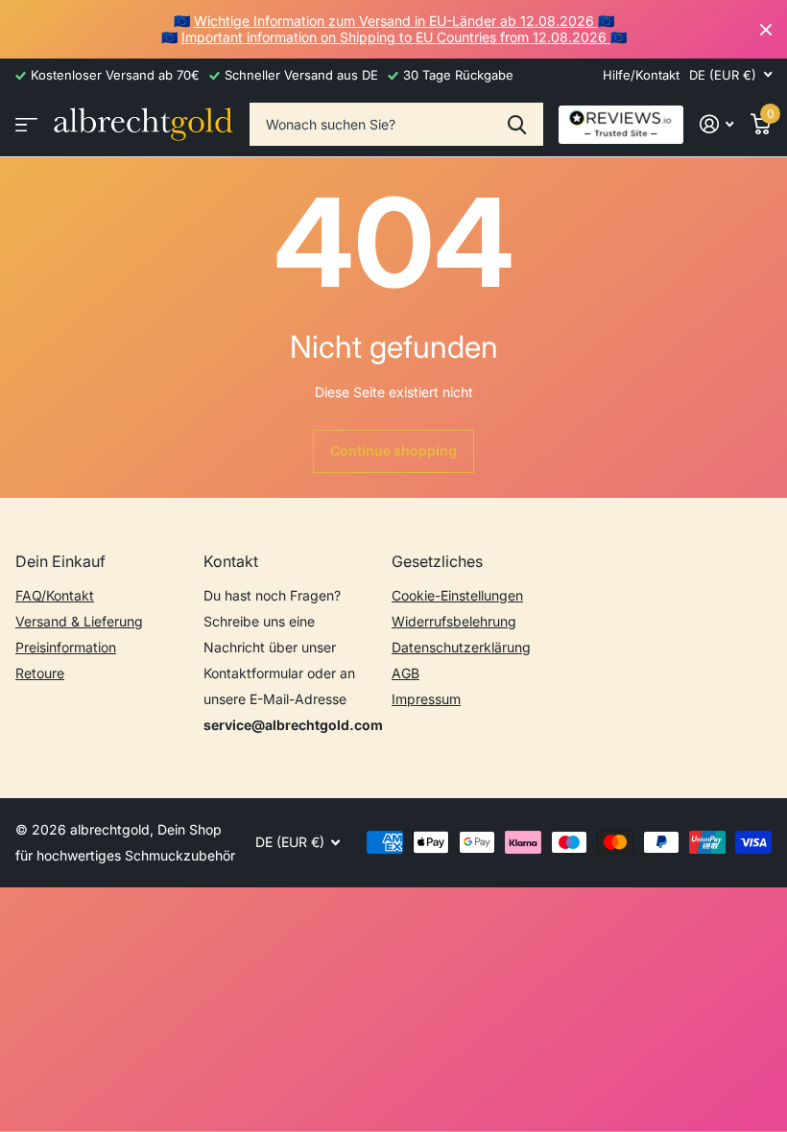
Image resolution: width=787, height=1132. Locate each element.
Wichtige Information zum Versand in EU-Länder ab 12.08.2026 (396, 20)
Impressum (426, 699)
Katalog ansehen (26, 124)
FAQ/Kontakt (54, 595)
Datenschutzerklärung (461, 647)
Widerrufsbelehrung (454, 621)
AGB (405, 673)
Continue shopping (393, 450)
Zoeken (516, 124)
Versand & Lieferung (79, 621)
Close (766, 29)
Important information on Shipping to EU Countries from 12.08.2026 (395, 37)
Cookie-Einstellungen (457, 595)
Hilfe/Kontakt (641, 75)
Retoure (39, 673)
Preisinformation (65, 647)
